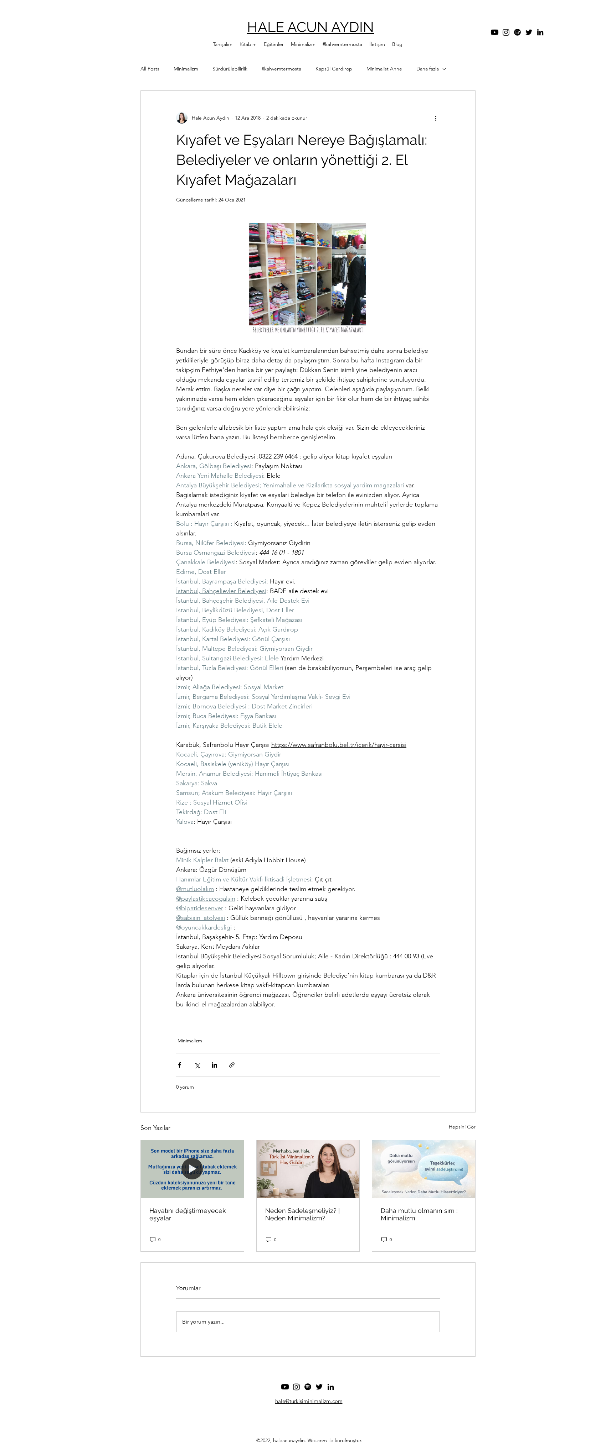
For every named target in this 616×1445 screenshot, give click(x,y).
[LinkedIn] (540, 32)
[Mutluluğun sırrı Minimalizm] (423, 1169)
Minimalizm (186, 69)
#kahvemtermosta (281, 69)
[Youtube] (494, 32)
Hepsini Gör (462, 1127)
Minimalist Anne (384, 69)
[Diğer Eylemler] (435, 118)
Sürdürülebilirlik (229, 69)
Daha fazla (427, 69)
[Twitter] (528, 32)
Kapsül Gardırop (333, 69)
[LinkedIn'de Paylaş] (214, 1065)
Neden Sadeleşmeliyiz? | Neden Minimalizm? (302, 1214)
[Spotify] (517, 32)
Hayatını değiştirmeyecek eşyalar (187, 1214)
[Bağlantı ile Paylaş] (232, 1065)
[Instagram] (506, 32)
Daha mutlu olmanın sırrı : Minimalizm (419, 1214)
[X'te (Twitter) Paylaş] (197, 1065)
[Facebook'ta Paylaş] (179, 1065)
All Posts (149, 69)
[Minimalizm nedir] (308, 1169)
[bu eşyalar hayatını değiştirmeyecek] (192, 1169)
